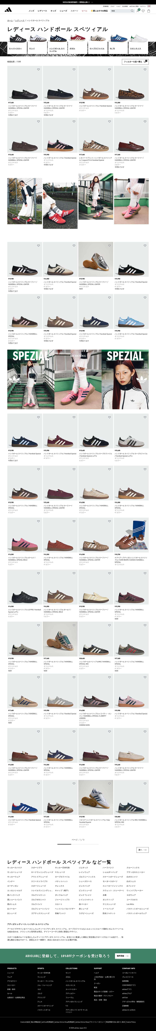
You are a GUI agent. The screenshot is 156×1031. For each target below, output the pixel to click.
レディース (42, 11)
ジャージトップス (62, 900)
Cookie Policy (131, 1022)
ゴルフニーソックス (87, 877)
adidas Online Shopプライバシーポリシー (90, 1022)
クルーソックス (133, 868)
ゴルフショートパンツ (40, 909)
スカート (58, 904)
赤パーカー (83, 904)
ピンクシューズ (85, 891)
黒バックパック (13, 895)
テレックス (59, 886)
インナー (11, 881)
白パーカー (11, 909)
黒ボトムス (11, 904)
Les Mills (130, 904)
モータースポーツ (110, 881)
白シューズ (11, 913)
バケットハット (61, 881)
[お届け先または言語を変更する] (149, 6)
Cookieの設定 (25, 1022)
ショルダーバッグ (110, 872)
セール (84, 11)
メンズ (31, 11)
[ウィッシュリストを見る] (143, 11)
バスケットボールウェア (137, 913)
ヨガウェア (131, 895)
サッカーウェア (13, 877)
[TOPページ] (8, 10)
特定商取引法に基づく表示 (115, 1022)
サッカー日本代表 (62, 868)
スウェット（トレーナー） (114, 891)
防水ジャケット (109, 913)
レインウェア (84, 872)
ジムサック (83, 868)
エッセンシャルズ (14, 891)
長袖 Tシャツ (60, 913)
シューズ (63, 11)
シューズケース (85, 881)
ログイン (143, 6)
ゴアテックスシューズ (40, 913)
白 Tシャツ (131, 886)
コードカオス (132, 900)
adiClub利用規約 (48, 1022)
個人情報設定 (36, 1022)
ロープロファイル (62, 877)
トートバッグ (108, 909)
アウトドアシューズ (39, 877)
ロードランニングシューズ (42, 872)
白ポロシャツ (132, 877)
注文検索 (125, 6)
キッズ (53, 11)
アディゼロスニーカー (136, 872)
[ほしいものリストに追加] (38, 70)
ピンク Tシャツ (85, 895)
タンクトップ (108, 900)
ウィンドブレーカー (135, 891)
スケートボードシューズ (113, 877)
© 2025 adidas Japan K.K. (78, 1028)
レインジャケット (86, 900)
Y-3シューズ (60, 872)
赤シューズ (83, 909)
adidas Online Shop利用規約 (64, 1022)
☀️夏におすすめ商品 (99, 11)
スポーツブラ (36, 868)
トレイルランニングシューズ (42, 891)
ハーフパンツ (108, 868)
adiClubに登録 (134, 6)
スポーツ (74, 11)
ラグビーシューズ (86, 913)
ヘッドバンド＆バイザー (65, 909)
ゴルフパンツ (36, 904)
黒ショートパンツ (14, 900)
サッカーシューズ (14, 872)
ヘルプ (118, 6)
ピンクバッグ (84, 886)
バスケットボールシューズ (138, 909)
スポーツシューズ (38, 886)
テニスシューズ (109, 904)
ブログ (112, 6)
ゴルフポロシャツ (38, 900)
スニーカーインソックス (113, 886)
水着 (104, 895)
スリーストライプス (39, 881)
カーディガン (12, 886)
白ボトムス (131, 881)
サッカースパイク (14, 868)
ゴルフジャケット (38, 895)
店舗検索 (105, 6)
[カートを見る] (148, 11)
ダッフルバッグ (61, 895)
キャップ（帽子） (62, 891)
